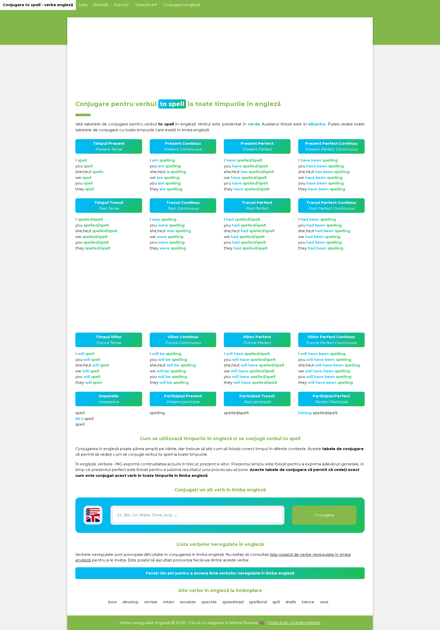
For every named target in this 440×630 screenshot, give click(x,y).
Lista (83, 4)
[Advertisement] (220, 57)
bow (112, 601)
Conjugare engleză (181, 4)
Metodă (100, 4)
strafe (290, 601)
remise (150, 601)
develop (130, 601)
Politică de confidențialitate (294, 622)
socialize (188, 601)
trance (308, 601)
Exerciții (121, 4)
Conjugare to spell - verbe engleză (38, 4)
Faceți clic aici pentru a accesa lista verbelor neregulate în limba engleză (220, 573)
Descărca (144, 4)
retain (168, 601)
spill (276, 601)
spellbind (258, 601)
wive (324, 601)
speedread (232, 601)
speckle (209, 601)
